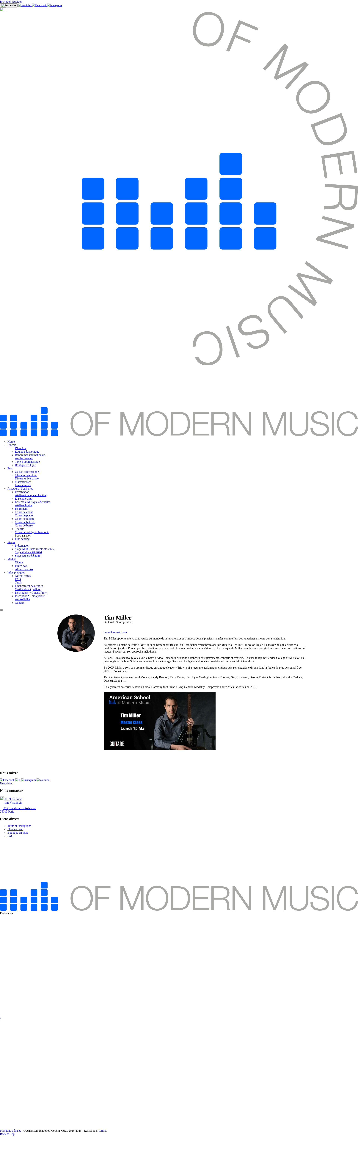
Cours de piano (24, 515)
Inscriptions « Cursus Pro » (31, 592)
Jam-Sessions (23, 485)
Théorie (19, 528)
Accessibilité (22, 599)
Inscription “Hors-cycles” (30, 596)
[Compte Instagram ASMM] (54, 5)
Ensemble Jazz (23, 498)
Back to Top (7, 1134)
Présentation (22, 491)
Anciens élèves (24, 458)
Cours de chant (24, 512)
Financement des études (29, 585)
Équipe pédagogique (27, 451)
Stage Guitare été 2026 (28, 552)
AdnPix (102, 1130)
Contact (19, 602)
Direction (20, 448)
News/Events (23, 575)
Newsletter (6, 783)
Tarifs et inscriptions (19, 825)
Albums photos (24, 569)
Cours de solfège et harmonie (32, 532)
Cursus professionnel (27, 471)
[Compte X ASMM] (18, 780)
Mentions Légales (10, 1130)
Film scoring (22, 538)
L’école (11, 444)
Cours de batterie (25, 522)
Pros (10, 468)
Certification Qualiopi (27, 589)
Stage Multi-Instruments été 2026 (34, 549)
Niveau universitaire (27, 478)
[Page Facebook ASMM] (39, 5)
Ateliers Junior (23, 505)
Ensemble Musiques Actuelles (32, 502)
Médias (11, 559)
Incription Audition (11, 1)
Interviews (21, 565)
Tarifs (18, 582)
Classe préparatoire (26, 475)
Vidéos (19, 562)
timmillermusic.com (115, 632)
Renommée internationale (30, 455)
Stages (11, 542)
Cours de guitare (24, 518)
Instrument (21, 508)
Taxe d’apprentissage (27, 461)
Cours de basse (24, 525)
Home (11, 441)
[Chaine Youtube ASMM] (25, 5)
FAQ (18, 579)
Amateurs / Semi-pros (20, 488)
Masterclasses (23, 481)
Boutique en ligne (25, 465)
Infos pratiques (16, 572)
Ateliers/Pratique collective (30, 495)
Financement (15, 829)
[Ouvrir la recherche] (9, 5)
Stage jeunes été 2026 (27, 555)
